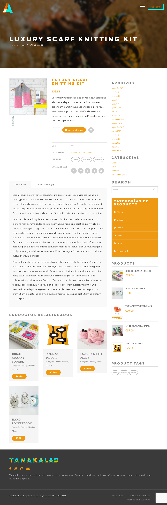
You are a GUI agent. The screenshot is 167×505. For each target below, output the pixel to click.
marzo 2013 (116, 151)
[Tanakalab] (7, 7)
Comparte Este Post (59, 169)
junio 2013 (116, 139)
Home (13, 45)
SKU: (54, 146)
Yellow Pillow (134, 344)
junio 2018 (116, 96)
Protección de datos (139, 495)
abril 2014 (115, 112)
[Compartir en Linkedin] (87, 171)
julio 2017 (115, 100)
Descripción (20, 184)
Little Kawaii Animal (137, 326)
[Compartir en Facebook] (74, 171)
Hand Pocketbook (135, 289)
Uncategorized (122, 251)
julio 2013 (115, 135)
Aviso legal (117, 495)
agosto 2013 (116, 131)
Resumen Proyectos (119, 174)
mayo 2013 (116, 143)
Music (89, 152)
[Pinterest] (94, 171)
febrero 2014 (116, 115)
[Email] (101, 171)
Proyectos (115, 170)
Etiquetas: (57, 159)
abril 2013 (115, 147)
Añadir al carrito (76, 130)
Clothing (24, 365)
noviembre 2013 (118, 119)
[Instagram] (21, 468)
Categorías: (58, 152)
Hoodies (82, 152)
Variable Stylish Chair (138, 306)
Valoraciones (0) (46, 184)
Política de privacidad (138, 499)
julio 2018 (115, 92)
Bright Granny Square (18, 357)
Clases (114, 163)
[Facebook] (10, 468)
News (114, 167)
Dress (75, 159)
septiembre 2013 (118, 127)
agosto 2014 (116, 108)
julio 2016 (115, 104)
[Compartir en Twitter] (81, 171)
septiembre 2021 (118, 88)
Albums (74, 152)
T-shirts (98, 159)
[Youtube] (15, 468)
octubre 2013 (117, 123)
